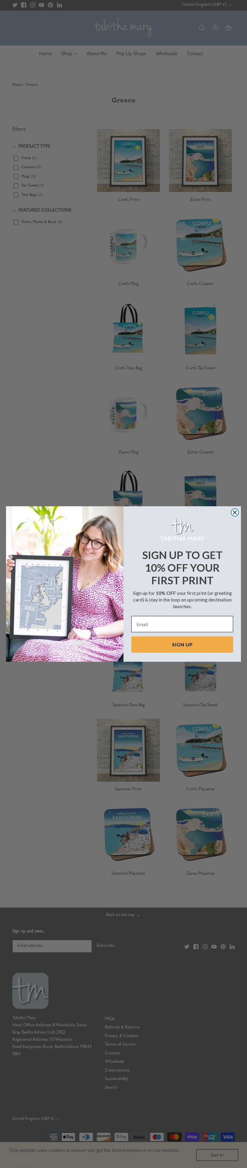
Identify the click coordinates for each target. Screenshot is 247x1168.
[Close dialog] (235, 512)
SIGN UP (182, 644)
